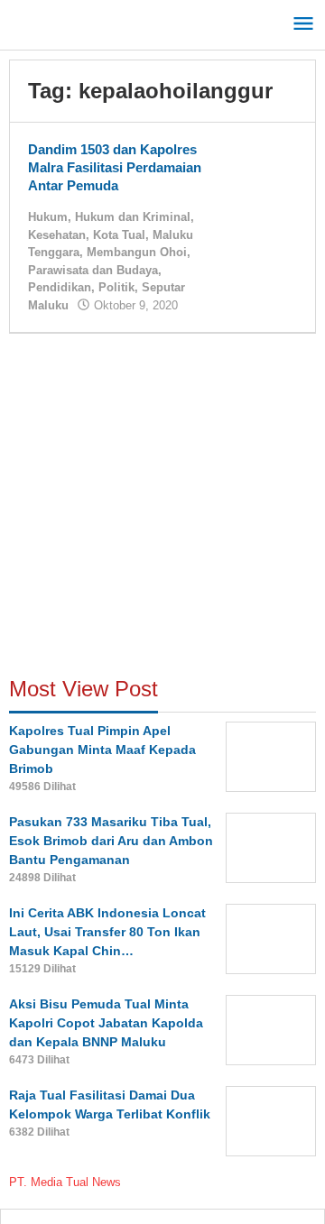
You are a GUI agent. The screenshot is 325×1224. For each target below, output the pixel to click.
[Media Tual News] (90, 21)
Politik (116, 287)
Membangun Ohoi (137, 252)
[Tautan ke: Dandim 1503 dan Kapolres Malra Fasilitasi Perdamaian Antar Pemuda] (261, 167)
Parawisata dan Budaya (93, 270)
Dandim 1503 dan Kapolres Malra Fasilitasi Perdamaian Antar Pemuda (114, 167)
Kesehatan (57, 235)
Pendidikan (59, 287)
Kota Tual (119, 235)
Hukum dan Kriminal (132, 217)
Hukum (48, 217)
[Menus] (303, 24)
